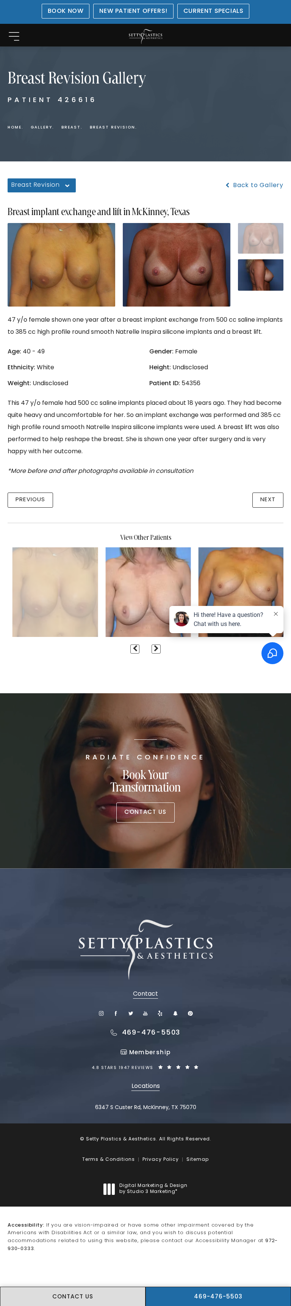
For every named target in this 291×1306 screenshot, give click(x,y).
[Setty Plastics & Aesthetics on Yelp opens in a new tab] (160, 1013)
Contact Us (145, 812)
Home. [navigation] (15, 127)
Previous (30, 500)
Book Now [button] (66, 11)
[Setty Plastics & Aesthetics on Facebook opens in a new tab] (115, 1013)
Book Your (145, 774)
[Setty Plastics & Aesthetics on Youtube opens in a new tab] (145, 1013)
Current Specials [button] (213, 11)
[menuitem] (101, 1013)
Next (267, 500)
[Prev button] (134, 649)
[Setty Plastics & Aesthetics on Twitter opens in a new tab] (131, 1013)
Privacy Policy (160, 1159)
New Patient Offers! (133, 11)
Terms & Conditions (108, 1159)
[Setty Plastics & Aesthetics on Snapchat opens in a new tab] (175, 1013)
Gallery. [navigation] (42, 127)
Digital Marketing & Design (153, 1189)
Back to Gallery (257, 186)
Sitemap (197, 1159)
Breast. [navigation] (71, 127)
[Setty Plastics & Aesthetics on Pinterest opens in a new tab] (190, 1013)
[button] (14, 37)
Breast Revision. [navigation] (113, 127)
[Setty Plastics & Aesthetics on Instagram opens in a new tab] (101, 1013)
